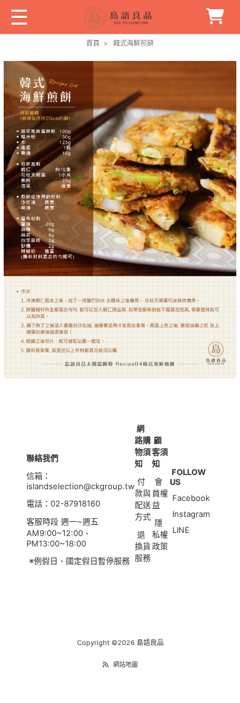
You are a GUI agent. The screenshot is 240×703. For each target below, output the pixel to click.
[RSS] (105, 664)
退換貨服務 (143, 546)
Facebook (191, 498)
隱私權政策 (160, 534)
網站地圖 (125, 664)
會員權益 (160, 493)
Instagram (191, 514)
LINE (181, 530)
